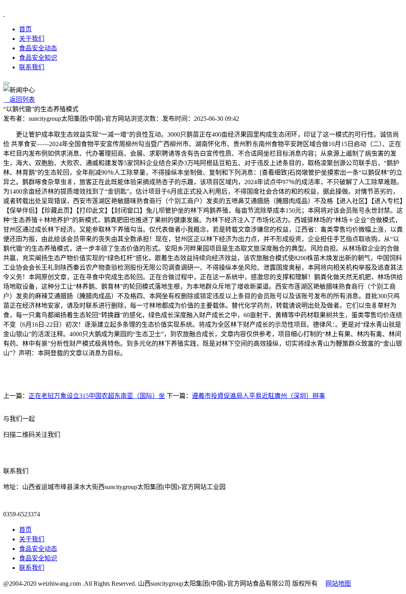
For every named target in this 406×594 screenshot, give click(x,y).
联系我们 (31, 67)
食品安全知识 (38, 57)
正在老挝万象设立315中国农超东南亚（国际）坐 (97, 395)
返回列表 (19, 99)
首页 (25, 29)
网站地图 (338, 583)
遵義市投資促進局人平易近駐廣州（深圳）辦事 (258, 395)
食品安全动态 (38, 48)
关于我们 (31, 38)
